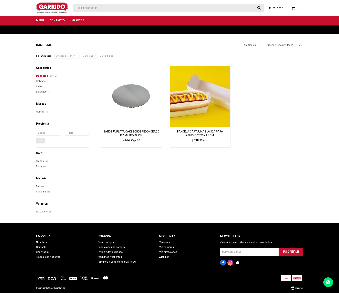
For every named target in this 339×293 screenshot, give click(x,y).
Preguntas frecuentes (110, 257)
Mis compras (166, 247)
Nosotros (41, 242)
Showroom (42, 252)
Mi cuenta (164, 242)
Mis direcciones (168, 252)
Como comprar (106, 242)
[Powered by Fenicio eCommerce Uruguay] (297, 288)
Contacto (57, 20)
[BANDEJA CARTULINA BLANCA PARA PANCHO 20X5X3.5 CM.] (200, 96)
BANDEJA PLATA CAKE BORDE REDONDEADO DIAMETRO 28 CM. (131, 134)
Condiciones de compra (111, 247)
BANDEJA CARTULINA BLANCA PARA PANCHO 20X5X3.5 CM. (200, 134)
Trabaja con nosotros (48, 257)
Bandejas (88, 56)
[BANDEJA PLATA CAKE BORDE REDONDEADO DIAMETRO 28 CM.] (131, 96)
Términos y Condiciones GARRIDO (117, 262)
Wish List (164, 257)
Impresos (77, 20)
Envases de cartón (65, 56)
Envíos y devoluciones (110, 252)
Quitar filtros (106, 56)
